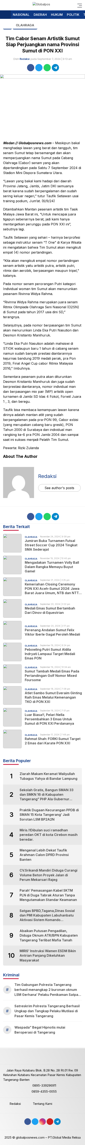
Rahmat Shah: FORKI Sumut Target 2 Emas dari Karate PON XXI (52, 741)
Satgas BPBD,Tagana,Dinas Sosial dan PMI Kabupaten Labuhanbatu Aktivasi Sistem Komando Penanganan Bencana (47, 915)
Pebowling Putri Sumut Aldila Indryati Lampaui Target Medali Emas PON (50, 653)
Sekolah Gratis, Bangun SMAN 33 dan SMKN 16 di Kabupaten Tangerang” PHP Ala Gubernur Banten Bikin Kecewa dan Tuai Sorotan (46, 795)
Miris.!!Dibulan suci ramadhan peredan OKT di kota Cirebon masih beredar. (49, 835)
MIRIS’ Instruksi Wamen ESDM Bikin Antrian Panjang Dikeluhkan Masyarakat (48, 955)
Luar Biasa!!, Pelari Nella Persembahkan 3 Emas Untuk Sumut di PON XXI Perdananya (49, 719)
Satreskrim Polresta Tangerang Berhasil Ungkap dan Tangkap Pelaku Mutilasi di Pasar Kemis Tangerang (47, 1011)
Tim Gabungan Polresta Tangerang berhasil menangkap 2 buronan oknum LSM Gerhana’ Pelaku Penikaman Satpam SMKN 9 (47, 990)
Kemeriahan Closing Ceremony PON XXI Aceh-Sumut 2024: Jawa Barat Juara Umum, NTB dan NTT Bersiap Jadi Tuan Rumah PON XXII (53, 588)
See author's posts (59, 488)
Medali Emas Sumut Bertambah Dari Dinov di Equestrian (50, 610)
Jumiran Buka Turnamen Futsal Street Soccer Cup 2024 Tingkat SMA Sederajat (51, 545)
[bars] (78, 5)
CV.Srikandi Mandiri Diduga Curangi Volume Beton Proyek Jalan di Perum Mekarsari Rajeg (48, 875)
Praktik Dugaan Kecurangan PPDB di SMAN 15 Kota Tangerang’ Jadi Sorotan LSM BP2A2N (49, 814)
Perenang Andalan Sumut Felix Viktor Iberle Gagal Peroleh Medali (52, 632)
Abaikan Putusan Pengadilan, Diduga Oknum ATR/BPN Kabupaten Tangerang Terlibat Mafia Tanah (49, 935)
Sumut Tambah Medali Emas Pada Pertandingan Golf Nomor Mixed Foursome (52, 675)
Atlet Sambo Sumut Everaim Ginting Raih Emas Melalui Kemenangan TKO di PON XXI (53, 697)
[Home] (5, 14)
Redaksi (25, 58)
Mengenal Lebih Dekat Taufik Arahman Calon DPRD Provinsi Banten (44, 855)
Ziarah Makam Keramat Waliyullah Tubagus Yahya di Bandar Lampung (48, 776)
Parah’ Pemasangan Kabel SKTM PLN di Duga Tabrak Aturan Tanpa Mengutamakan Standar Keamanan (48, 895)
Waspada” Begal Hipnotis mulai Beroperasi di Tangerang (39, 1029)
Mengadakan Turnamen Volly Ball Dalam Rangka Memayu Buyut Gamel (52, 566)
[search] (5, 5)
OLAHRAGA (25, 25)
